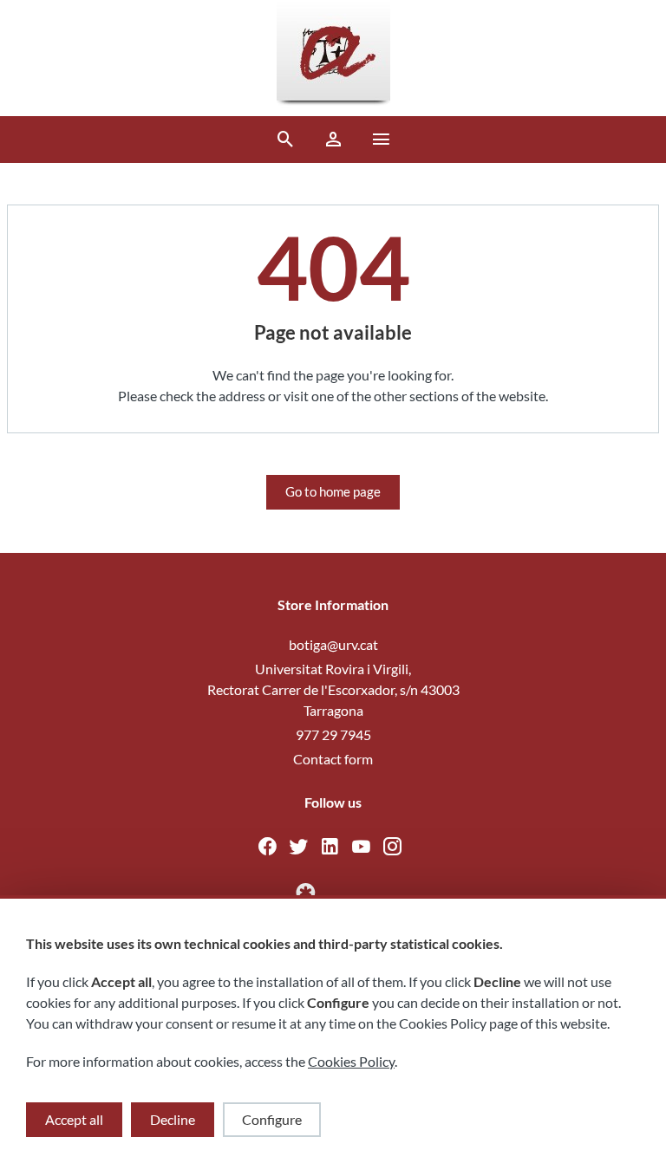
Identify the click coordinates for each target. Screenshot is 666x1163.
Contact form (333, 758)
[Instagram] (396, 849)
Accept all (74, 1119)
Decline (172, 1119)
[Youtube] (366, 849)
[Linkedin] (334, 849)
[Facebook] (272, 849)
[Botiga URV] (333, 58)
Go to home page (333, 491)
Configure (272, 1119)
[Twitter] (303, 849)
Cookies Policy (351, 1061)
